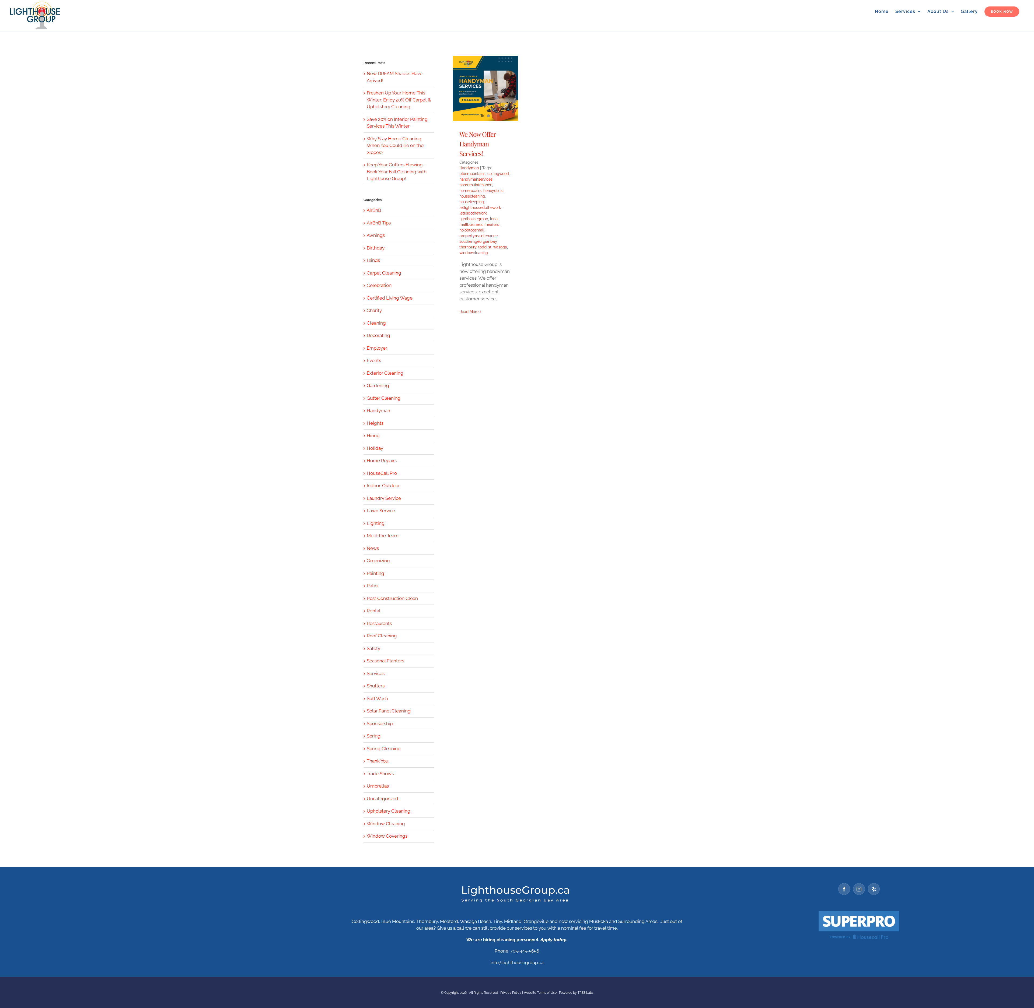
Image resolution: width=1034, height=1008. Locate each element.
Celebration (379, 285)
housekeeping (471, 202)
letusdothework (473, 213)
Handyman (469, 168)
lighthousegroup (473, 219)
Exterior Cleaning (385, 373)
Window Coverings (387, 836)
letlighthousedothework (480, 207)
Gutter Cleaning (383, 398)
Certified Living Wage (390, 298)
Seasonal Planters (385, 660)
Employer (377, 348)
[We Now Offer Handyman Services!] (485, 88)
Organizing (378, 560)
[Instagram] (859, 889)
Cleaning (376, 323)
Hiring (373, 435)
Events (374, 360)
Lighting (376, 523)
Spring (373, 736)
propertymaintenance (478, 236)
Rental (373, 610)
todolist (484, 247)
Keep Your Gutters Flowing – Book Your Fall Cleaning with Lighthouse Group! (397, 171)
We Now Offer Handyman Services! (477, 144)
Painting (375, 573)
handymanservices (475, 179)
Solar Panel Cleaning (389, 711)
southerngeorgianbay (478, 241)
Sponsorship (380, 723)
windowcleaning (473, 253)
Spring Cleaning (384, 748)
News (373, 548)
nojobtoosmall (471, 230)
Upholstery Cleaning (388, 811)
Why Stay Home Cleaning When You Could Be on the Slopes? (395, 145)
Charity (374, 310)
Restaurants (379, 623)
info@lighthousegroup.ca (517, 962)
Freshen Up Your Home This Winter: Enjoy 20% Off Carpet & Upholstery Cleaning (399, 99)
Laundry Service (384, 498)
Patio (372, 585)
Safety (373, 648)
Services (376, 673)
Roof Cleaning (382, 635)
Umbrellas (378, 786)
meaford (491, 224)
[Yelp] (874, 889)
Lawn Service (381, 510)
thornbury (467, 247)
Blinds (373, 260)
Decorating (378, 335)
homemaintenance (475, 185)
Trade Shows (380, 773)
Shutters (376, 686)
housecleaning (472, 196)
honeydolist (493, 190)
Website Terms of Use (540, 993)
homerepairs (470, 190)
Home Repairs (382, 460)
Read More (468, 312)
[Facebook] (844, 889)
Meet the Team (383, 535)
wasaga (500, 247)
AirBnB (374, 210)
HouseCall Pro (382, 473)
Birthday (376, 248)
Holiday (375, 448)
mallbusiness (471, 224)
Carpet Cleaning (384, 273)
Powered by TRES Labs (576, 993)
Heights (375, 423)
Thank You (377, 761)
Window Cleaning (386, 823)
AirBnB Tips (379, 223)
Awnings (376, 235)
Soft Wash (377, 698)
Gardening (378, 385)
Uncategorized (382, 798)
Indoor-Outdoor (383, 485)
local (494, 219)
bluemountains (472, 173)
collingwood (498, 173)
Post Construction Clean (392, 598)
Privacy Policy (510, 993)
